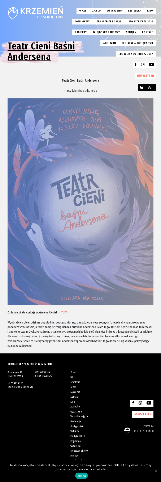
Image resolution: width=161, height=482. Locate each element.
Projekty (81, 32)
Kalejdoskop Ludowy (106, 32)
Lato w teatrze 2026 (109, 21)
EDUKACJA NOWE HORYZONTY (136, 54)
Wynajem (131, 32)
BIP (71, 377)
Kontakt (147, 32)
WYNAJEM (74, 431)
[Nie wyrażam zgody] (156, 471)
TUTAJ (64, 312)
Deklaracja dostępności (137, 43)
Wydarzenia (114, 10)
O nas (82, 10)
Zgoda (81, 475)
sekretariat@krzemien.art (20, 386)
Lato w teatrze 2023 (140, 21)
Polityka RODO (77, 436)
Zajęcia (96, 10)
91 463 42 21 (17, 383)
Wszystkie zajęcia (79, 416)
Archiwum (109, 43)
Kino (150, 10)
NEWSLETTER (145, 76)
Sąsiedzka (134, 10)
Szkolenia (75, 382)
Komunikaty (82, 21)
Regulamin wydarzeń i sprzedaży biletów (79, 446)
